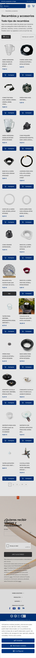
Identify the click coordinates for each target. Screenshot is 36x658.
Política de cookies (15, 635)
